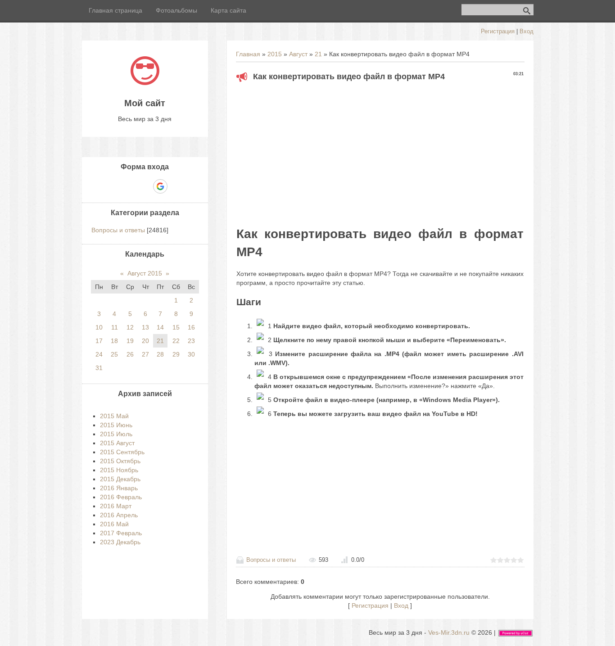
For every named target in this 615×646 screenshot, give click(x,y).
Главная (248, 54)
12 (130, 327)
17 (99, 340)
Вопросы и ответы (271, 559)
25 (114, 354)
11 (114, 327)
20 (145, 340)
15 (176, 327)
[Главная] (145, 82)
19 (130, 340)
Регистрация (498, 31)
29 (176, 354)
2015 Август (117, 443)
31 (99, 367)
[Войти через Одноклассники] (176, 186)
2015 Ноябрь (119, 470)
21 (318, 54)
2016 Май (114, 524)
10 (99, 327)
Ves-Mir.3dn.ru (449, 632)
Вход (527, 31)
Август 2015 (144, 273)
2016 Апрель (119, 515)
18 (114, 340)
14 (160, 327)
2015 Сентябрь (122, 452)
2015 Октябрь (120, 461)
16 (191, 327)
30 (191, 354)
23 (191, 340)
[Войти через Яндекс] (144, 186)
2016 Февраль (121, 497)
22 (176, 340)
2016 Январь (119, 488)
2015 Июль (116, 434)
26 (130, 354)
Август (298, 54)
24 (99, 354)
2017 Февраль (121, 533)
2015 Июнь (116, 425)
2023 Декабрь (120, 542)
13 (145, 327)
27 (145, 354)
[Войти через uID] (114, 186)
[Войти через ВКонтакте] (129, 186)
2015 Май (114, 416)
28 (160, 354)
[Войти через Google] (160, 186)
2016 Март (115, 506)
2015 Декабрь (120, 479)
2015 (274, 54)
